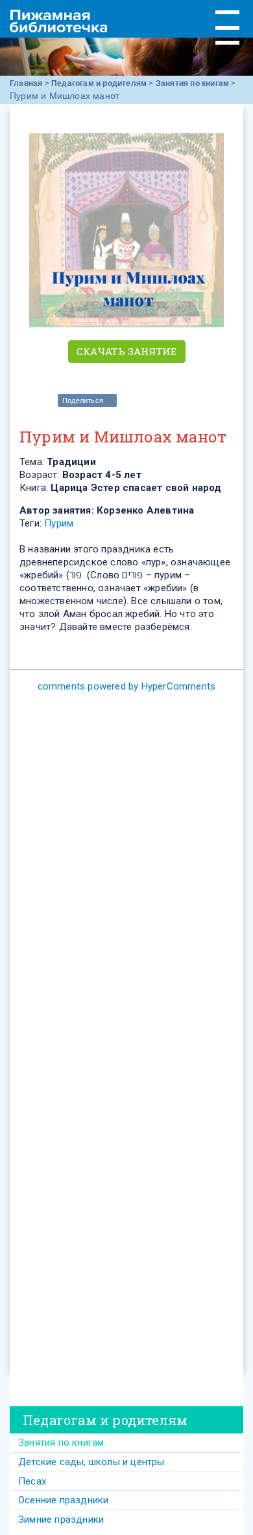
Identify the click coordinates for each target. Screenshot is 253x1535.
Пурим (58, 523)
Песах (32, 1481)
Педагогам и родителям (99, 83)
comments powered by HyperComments (127, 686)
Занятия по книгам (192, 83)
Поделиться (82, 400)
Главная (26, 83)
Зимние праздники (61, 1519)
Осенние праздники (63, 1500)
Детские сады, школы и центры (91, 1462)
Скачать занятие (127, 351)
